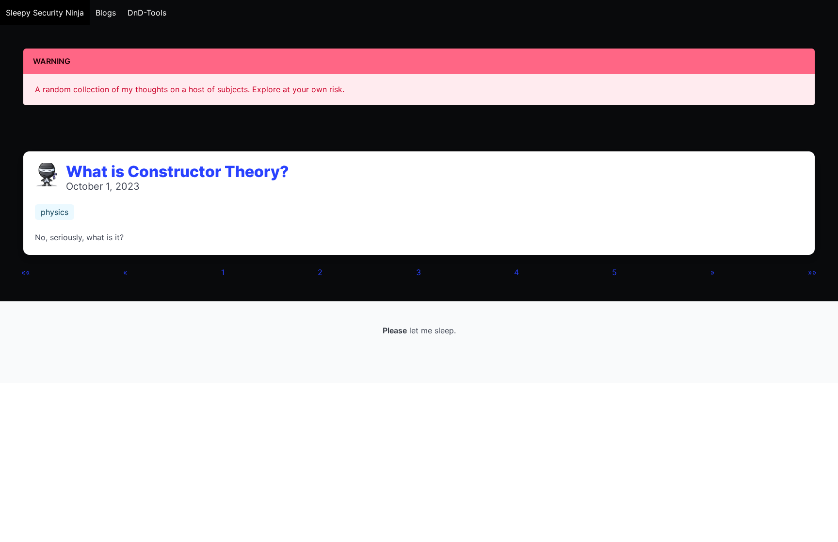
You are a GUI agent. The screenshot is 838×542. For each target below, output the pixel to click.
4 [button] (516, 272)
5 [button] (614, 272)
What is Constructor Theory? (177, 171)
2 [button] (320, 272)
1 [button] (223, 272)
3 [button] (418, 272)
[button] (25, 272)
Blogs (106, 12)
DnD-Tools (147, 12)
